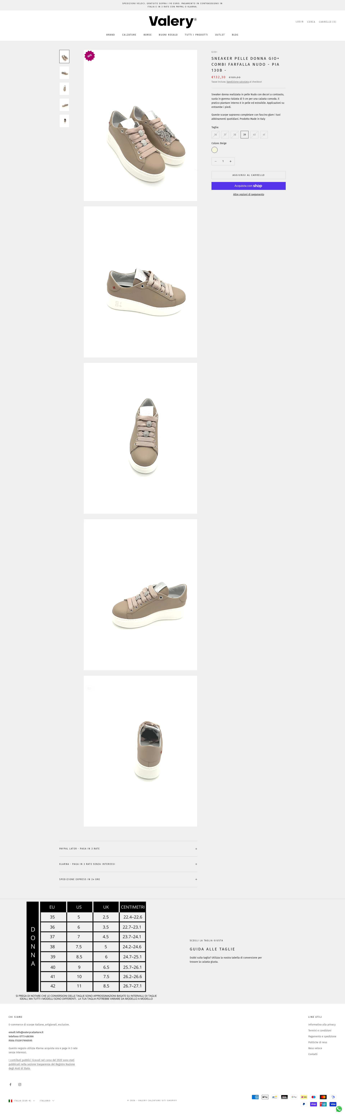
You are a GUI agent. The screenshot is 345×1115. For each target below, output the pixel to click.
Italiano (45, 1101)
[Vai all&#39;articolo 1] (64, 56)
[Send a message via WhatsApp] (339, 1109)
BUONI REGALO (168, 35)
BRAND (110, 35)
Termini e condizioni (319, 1030)
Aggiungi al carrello (249, 175)
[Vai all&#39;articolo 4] (64, 104)
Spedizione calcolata (238, 81)
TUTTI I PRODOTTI (196, 35)
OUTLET (220, 35)
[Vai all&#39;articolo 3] (64, 88)
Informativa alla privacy (322, 1024)
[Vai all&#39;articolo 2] (64, 72)
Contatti (313, 1054)
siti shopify (169, 1100)
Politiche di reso (317, 1042)
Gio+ (214, 52)
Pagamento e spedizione (322, 1036)
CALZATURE (129, 35)
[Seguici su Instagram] (20, 1084)
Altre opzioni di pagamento (248, 194)
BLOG (235, 35)
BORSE (148, 35)
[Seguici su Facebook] (10, 1084)
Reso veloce (315, 1048)
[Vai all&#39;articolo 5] (64, 121)
